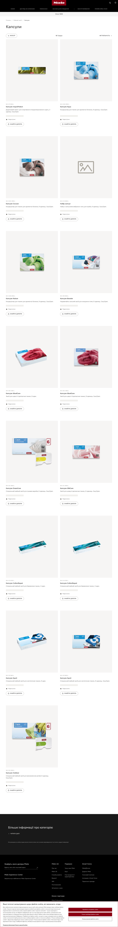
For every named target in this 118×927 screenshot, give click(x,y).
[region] (59, 914)
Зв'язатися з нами (57, 888)
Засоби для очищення (61, 9)
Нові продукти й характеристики (69, 875)
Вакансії (54, 878)
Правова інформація (9, 925)
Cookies (25, 925)
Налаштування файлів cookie (90, 919)
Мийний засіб (17, 20)
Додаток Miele (86, 871)
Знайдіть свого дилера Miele (16, 864)
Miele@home (86, 868)
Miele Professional (57, 900)
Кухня (13, 9)
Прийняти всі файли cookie (90, 909)
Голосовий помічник (88, 875)
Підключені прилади (88, 881)
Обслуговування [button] (84, 9)
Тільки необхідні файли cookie (90, 914)
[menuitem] (14, 9)
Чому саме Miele (70, 868)
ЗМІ (53, 881)
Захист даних (19, 925)
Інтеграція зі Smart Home (89, 878)
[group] (32, 85)
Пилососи (43, 9)
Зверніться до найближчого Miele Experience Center (20, 878)
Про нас (54, 868)
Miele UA (54, 871)
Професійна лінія (101, 9)
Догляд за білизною (27, 9)
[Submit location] (37, 868)
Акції (66, 871)
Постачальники (56, 884)
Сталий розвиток (57, 875)
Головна (8, 20)
